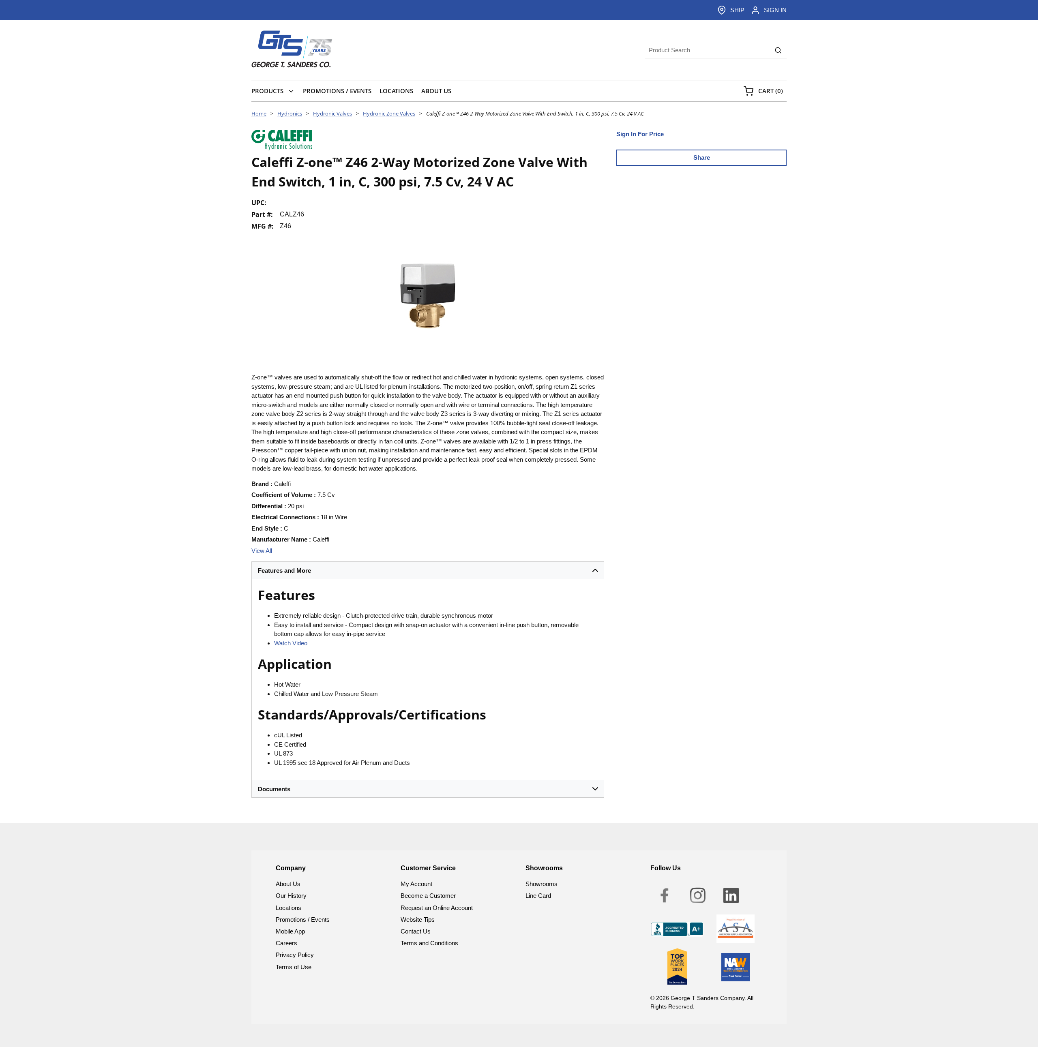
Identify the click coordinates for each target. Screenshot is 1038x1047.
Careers (286, 943)
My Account (416, 883)
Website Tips (418, 919)
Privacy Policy (295, 954)
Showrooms (541, 883)
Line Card (538, 895)
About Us (288, 883)
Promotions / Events (303, 919)
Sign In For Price (640, 134)
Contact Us (416, 931)
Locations (288, 907)
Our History (291, 895)
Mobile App (290, 931)
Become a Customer (428, 895)
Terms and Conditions (429, 943)
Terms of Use (293, 966)
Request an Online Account (437, 907)
